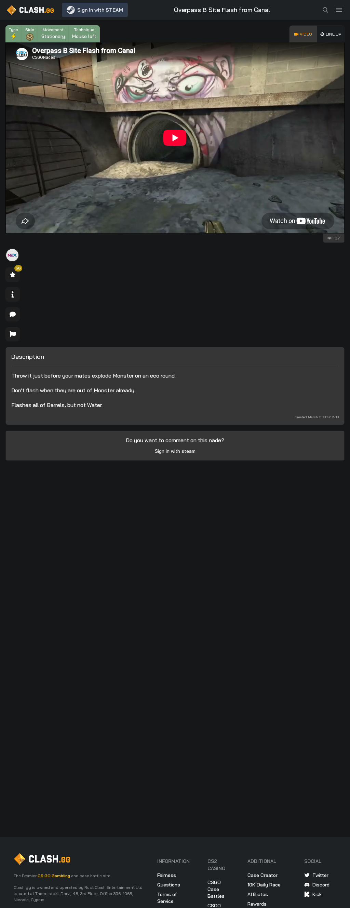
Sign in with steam (175, 451)
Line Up (333, 34)
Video (306, 34)
